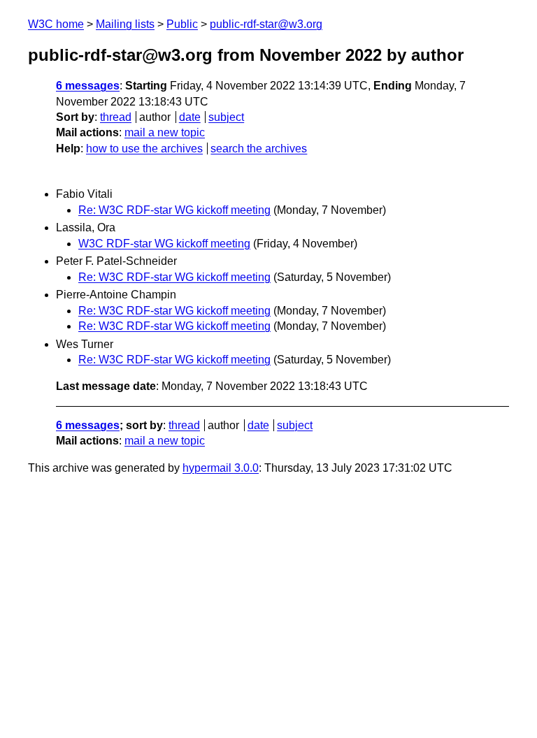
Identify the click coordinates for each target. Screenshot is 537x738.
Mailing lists (125, 24)
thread (115, 117)
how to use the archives (144, 148)
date (190, 117)
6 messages (88, 86)
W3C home (56, 24)
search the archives (258, 148)
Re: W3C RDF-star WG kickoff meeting (174, 210)
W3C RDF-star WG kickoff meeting (164, 243)
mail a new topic (164, 132)
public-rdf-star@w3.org (266, 24)
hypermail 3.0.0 (220, 468)
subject (226, 117)
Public (182, 24)
